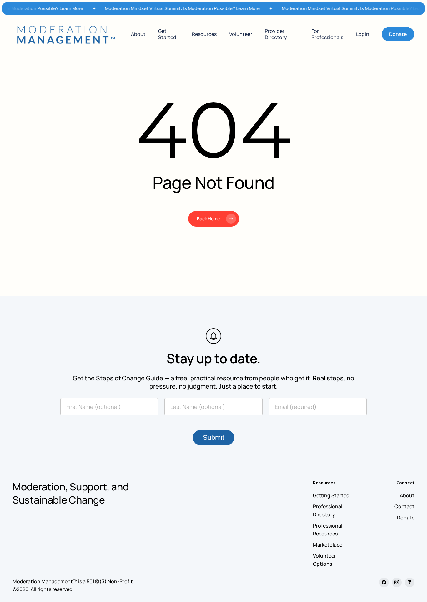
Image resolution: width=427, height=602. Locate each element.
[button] (331, 496)
